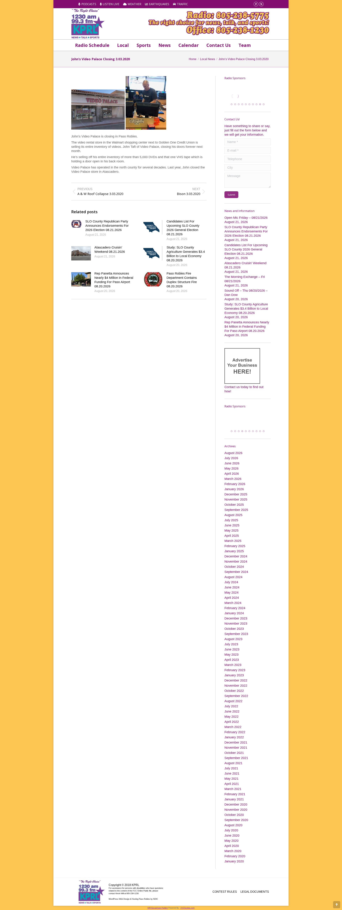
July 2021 (231, 772)
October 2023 (234, 633)
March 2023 (232, 669)
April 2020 (231, 850)
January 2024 (234, 617)
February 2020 (234, 860)
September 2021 (236, 762)
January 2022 (234, 741)
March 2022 (232, 731)
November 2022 (235, 690)
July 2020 (231, 834)
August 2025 (233, 519)
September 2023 (236, 638)
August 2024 (233, 581)
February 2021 (234, 798)
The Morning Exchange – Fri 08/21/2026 (244, 281)
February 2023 (234, 674)
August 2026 (233, 457)
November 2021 (235, 752)
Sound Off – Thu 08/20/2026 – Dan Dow (246, 295)
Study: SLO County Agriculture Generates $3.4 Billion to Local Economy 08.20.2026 (186, 254)
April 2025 (231, 540)
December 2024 (235, 560)
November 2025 (235, 504)
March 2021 (232, 793)
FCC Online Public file (142, 895)
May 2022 (231, 721)
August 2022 (233, 705)
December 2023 (235, 622)
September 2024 (236, 576)
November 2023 (235, 628)
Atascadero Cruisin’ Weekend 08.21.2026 (109, 249)
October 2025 (234, 509)
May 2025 (231, 535)
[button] (231, 106)
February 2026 (234, 488)
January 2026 (234, 493)
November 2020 (235, 814)
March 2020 (232, 855)
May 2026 (231, 473)
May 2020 (231, 845)
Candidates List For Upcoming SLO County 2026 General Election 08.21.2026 (183, 228)
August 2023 (233, 643)
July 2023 (231, 648)
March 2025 (232, 545)
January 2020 (234, 865)
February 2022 (234, 736)
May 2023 (231, 659)
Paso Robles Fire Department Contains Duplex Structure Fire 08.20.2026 (182, 280)
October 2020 (234, 819)
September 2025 (236, 514)
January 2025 (234, 555)
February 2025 (234, 550)
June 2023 (231, 653)
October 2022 (234, 695)
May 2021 (231, 783)
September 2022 (236, 700)
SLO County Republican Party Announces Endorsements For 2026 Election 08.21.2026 (107, 226)
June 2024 (231, 591)
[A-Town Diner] (242, 96)
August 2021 (233, 767)
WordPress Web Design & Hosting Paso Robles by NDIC (133, 903)
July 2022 (231, 710)
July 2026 (231, 462)
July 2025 (231, 524)
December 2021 (235, 746)
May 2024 (231, 597)
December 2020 (235, 809)
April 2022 (231, 726)
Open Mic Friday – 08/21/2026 (246, 219)
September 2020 (236, 824)
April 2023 (231, 664)
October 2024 (234, 571)
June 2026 (231, 467)
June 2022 (231, 715)
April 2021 (231, 788)
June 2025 (231, 529)
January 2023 (234, 679)
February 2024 (234, 612)
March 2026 (232, 483)
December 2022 (235, 684)
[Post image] (76, 224)
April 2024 (231, 602)
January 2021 (234, 803)
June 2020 (231, 840)
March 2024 (232, 607)
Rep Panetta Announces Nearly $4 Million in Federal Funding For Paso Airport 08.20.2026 (113, 280)
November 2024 (235, 566)
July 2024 (231, 586)
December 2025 (235, 498)
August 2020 (233, 829)
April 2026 (231, 478)
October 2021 (234, 757)
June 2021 (231, 778)
